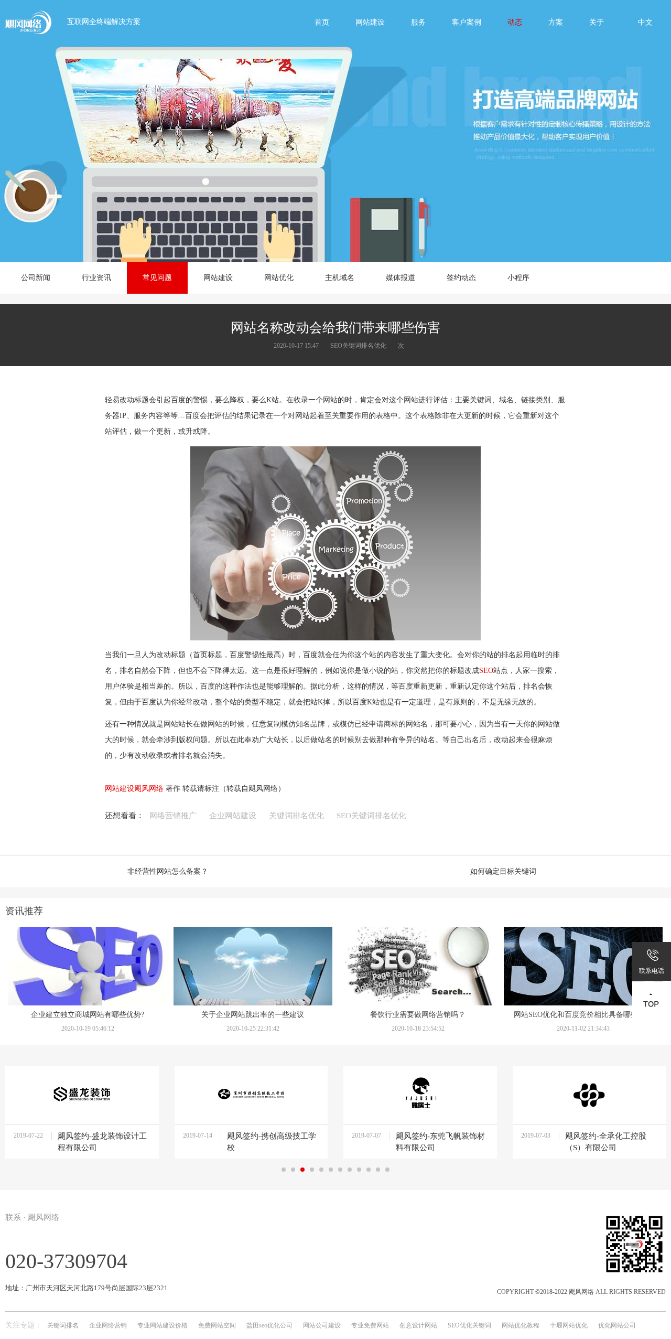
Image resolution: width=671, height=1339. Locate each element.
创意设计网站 (418, 1325)
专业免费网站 (370, 1325)
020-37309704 (66, 1261)
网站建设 (119, 788)
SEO (486, 670)
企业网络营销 (108, 1325)
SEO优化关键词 (469, 1325)
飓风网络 (149, 788)
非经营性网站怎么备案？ (167, 871)
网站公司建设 (322, 1325)
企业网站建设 (232, 815)
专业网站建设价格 (162, 1325)
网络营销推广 (173, 815)
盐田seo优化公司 (269, 1325)
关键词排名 (63, 1325)
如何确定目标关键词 (503, 871)
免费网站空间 (217, 1325)
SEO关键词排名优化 (371, 815)
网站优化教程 (520, 1325)
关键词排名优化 (296, 815)
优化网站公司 (617, 1325)
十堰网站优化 (569, 1325)
